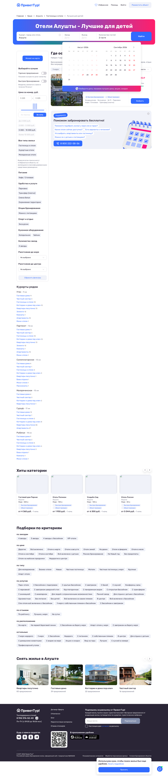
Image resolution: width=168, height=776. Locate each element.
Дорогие (22, 549)
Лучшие (103, 641)
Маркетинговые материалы (61, 722)
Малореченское (28, 390)
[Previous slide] (145, 470)
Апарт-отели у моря (99, 625)
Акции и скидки (73, 641)
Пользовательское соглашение (93, 756)
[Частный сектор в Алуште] (135, 675)
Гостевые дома (58, 688)
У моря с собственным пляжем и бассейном (76, 603)
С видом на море (53, 641)
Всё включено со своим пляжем (78, 599)
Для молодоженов (26, 569)
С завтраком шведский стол (46, 589)
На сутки (56, 614)
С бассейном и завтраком (111, 603)
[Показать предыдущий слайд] (53, 90)
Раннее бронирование (93, 554)
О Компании (55, 714)
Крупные (132, 569)
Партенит (25, 326)
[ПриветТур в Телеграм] (36, 737)
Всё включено (36, 549)
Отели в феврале (119, 549)
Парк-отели (23, 585)
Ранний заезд (103, 594)
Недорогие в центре (58, 558)
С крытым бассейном (71, 585)
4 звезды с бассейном (53, 538)
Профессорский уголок (28, 645)
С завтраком (90, 585)
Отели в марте (54, 549)
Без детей (55, 599)
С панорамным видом (92, 589)
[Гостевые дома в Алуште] (67, 675)
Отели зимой (89, 549)
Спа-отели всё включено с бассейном (35, 603)
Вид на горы (89, 641)
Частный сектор (127, 688)
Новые (59, 569)
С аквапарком (41, 594)
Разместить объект (140, 5)
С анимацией (24, 594)
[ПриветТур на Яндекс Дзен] (25, 737)
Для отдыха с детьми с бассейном (129, 594)
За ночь (39, 115)
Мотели (91, 569)
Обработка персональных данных (116, 756)
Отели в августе (72, 549)
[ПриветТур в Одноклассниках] (30, 737)
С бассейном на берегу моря (73, 625)
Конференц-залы (132, 585)
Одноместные (24, 599)
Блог (52, 718)
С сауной (117, 585)
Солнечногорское (29, 359)
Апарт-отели (24, 574)
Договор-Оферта (57, 710)
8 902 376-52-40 (25, 718)
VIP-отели (71, 538)
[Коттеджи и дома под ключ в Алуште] (101, 675)
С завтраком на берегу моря (125, 625)
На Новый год (114, 554)
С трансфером (138, 589)
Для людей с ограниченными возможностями (72, 594)
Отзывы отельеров (58, 726)
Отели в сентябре (26, 554)
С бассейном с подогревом (45, 585)
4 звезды (22, 538)
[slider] (19, 110)
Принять (124, 770)
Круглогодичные (71, 589)
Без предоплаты (131, 554)
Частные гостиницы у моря (112, 569)
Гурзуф (23, 408)
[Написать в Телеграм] (36, 718)
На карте (22, 625)
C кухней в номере (119, 641)
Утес (22, 292)
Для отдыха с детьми (139, 636)
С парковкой (24, 589)
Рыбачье (24, 432)
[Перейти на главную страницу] (28, 6)
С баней (104, 585)
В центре (101, 599)
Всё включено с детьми (68, 554)
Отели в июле (138, 549)
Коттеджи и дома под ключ (99, 688)
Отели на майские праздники (31, 558)
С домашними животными (30, 641)
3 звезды (35, 538)
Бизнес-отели (45, 569)
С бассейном (54, 636)
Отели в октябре (46, 554)
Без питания (40, 599)
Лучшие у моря (40, 614)
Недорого (68, 636)
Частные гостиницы (75, 569)
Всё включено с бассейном (122, 599)
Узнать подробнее (116, 764)
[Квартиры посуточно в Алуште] (33, 675)
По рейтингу (23, 614)
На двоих (103, 549)
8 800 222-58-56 (69, 143)
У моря (56, 69)
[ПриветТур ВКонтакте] (19, 737)
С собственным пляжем (102, 636)
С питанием (82, 636)
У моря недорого (25, 636)
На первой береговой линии (43, 625)
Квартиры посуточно (27, 688)
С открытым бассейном (117, 589)
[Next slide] (149, 470)
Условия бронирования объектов (140, 756)
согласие (105, 726)
